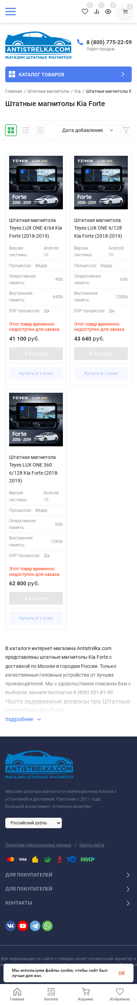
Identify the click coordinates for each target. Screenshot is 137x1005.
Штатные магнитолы (48, 91)
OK (121, 973)
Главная (13, 91)
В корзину (36, 353)
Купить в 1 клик (36, 373)
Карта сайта (91, 845)
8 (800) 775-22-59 (109, 42)
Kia (77, 91)
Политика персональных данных (38, 845)
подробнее (19, 719)
